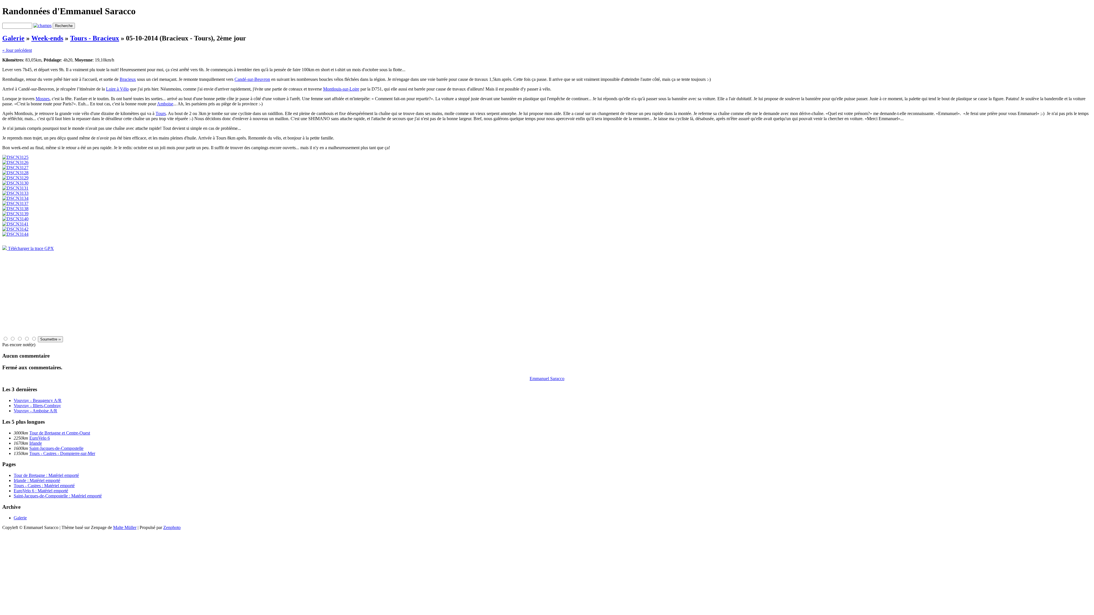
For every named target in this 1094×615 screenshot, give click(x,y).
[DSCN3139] (15, 213)
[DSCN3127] (15, 167)
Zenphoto (172, 527)
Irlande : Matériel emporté (37, 480)
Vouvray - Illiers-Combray (37, 405)
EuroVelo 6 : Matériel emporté (41, 490)
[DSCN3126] (15, 162)
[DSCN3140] (15, 218)
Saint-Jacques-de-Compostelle (56, 448)
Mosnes (43, 98)
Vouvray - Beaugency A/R (38, 400)
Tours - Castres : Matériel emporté (44, 485)
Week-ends (47, 38)
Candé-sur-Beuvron (252, 79)
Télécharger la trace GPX (30, 248)
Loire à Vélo (117, 89)
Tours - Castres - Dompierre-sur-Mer (62, 453)
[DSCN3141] (15, 224)
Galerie (13, 38)
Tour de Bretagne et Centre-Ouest (59, 432)
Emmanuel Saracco (547, 378)
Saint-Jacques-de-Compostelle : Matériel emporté (58, 495)
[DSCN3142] (15, 229)
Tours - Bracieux (94, 38)
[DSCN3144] (15, 234)
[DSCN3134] (15, 198)
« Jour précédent (17, 50)
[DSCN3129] (15, 177)
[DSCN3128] (15, 172)
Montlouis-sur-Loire (341, 89)
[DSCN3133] (15, 193)
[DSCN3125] (15, 157)
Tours (161, 113)
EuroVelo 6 (39, 438)
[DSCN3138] (15, 208)
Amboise (165, 103)
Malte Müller (124, 527)
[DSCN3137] (15, 203)
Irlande (35, 443)
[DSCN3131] (15, 188)
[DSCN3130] (15, 183)
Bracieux (128, 79)
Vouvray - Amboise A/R (35, 410)
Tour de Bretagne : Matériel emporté (46, 475)
